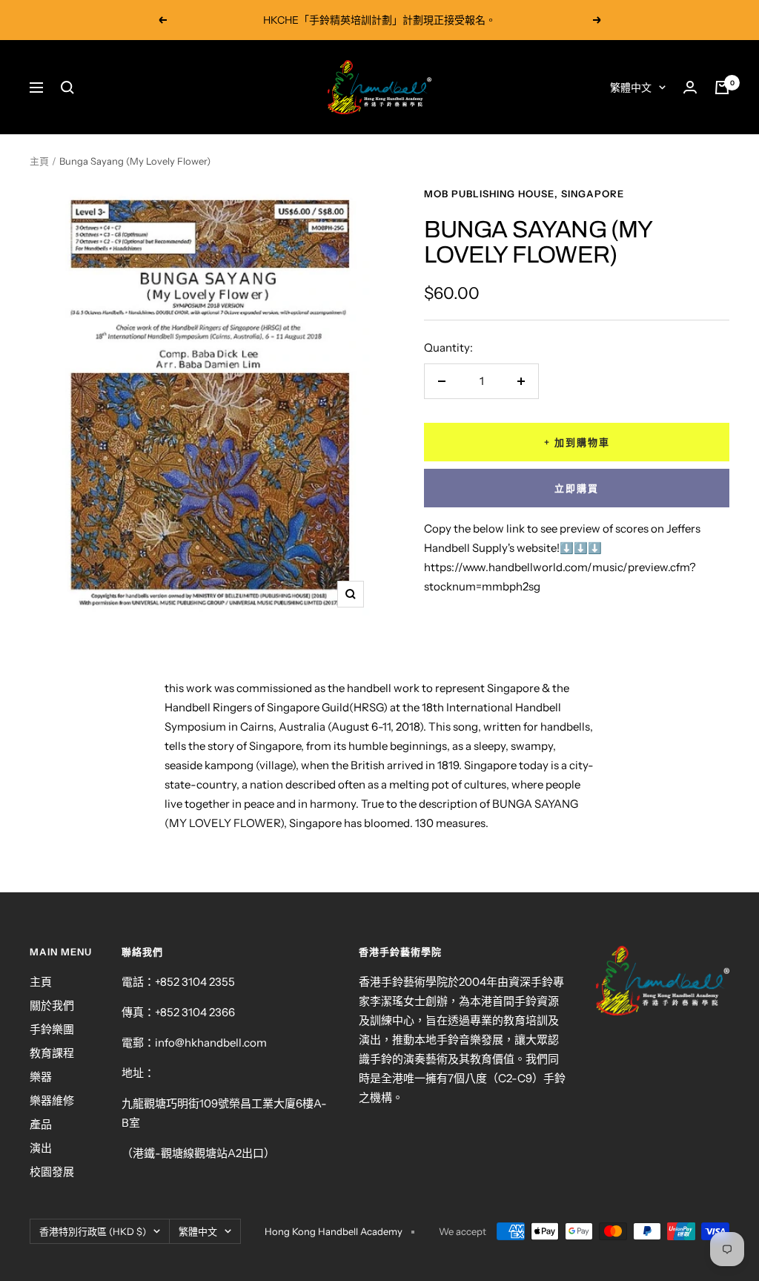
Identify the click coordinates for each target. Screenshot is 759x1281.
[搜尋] (67, 87)
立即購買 (576, 488)
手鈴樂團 (52, 1029)
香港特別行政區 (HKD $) (92, 1231)
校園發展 (52, 1172)
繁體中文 (631, 87)
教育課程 (52, 1053)
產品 (41, 1124)
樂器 (41, 1077)
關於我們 (52, 1005)
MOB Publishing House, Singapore (524, 194)
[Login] (690, 87)
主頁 (39, 161)
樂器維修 (52, 1100)
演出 (41, 1148)
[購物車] (722, 87)
